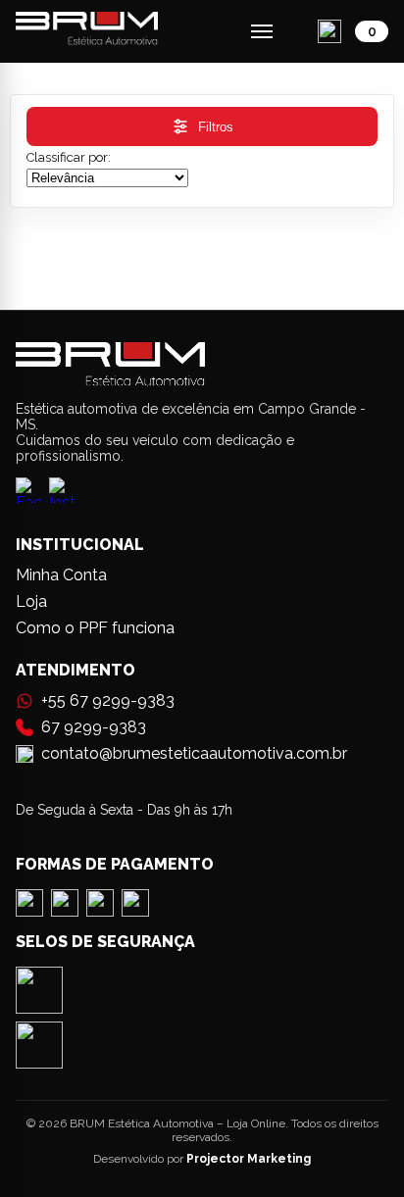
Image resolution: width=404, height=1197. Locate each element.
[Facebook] (28, 494)
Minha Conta (61, 575)
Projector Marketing (248, 1159)
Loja (31, 601)
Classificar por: (68, 157)
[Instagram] (62, 494)
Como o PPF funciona (95, 628)
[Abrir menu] (261, 31)
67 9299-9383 (93, 727)
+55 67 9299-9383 (108, 700)
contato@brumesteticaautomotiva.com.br (194, 753)
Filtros (215, 127)
